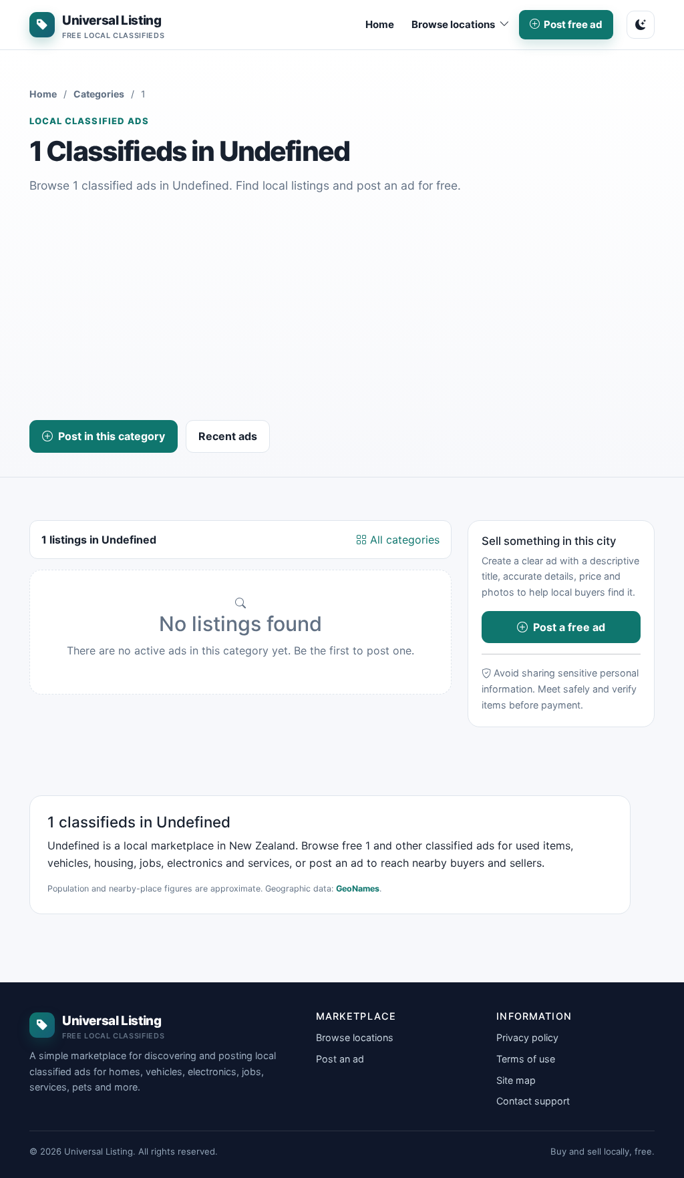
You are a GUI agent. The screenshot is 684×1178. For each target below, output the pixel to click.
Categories (98, 94)
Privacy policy (527, 1037)
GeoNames (357, 889)
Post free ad (573, 24)
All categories (403, 539)
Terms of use (525, 1058)
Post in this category (111, 436)
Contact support (533, 1101)
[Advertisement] (342, 307)
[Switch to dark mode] (641, 25)
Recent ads (227, 436)
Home (379, 24)
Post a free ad (569, 627)
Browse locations (354, 1037)
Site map (516, 1080)
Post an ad (340, 1058)
